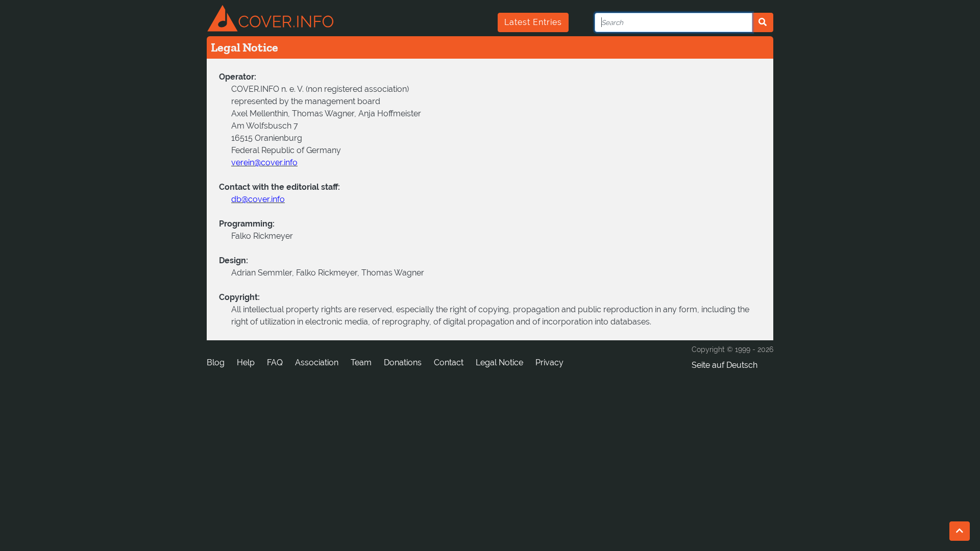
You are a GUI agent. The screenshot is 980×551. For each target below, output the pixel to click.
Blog (216, 362)
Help (246, 362)
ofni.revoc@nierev (264, 162)
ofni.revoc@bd (258, 199)
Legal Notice (499, 362)
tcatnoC (448, 362)
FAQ (275, 362)
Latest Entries (533, 22)
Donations (403, 362)
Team (361, 362)
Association (316, 362)
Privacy (549, 362)
